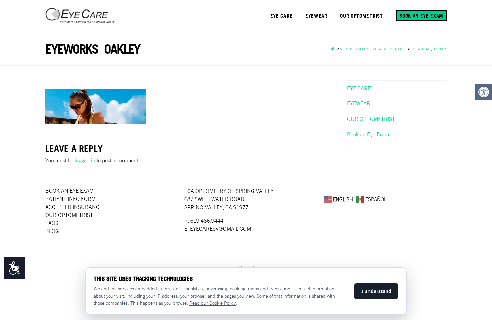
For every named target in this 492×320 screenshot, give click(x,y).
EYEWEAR (359, 103)
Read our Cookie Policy (212, 303)
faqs (51, 223)
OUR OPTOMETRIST (371, 118)
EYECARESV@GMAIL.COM (220, 228)
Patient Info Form (70, 199)
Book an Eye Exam (368, 134)
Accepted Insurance (73, 207)
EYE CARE (359, 88)
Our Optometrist (69, 215)
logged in (85, 160)
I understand (376, 291)
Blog (52, 231)
